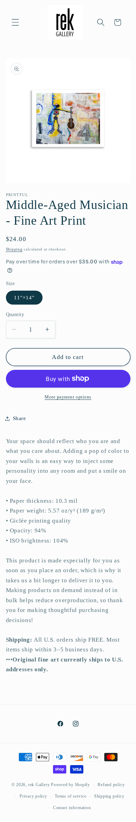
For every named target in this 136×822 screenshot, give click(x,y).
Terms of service (70, 796)
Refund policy (111, 784)
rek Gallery (39, 785)
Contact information (72, 807)
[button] (15, 22)
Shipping (14, 249)
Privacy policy (33, 796)
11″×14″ (24, 297)
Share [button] (19, 418)
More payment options (68, 396)
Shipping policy (109, 796)
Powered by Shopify (70, 785)
